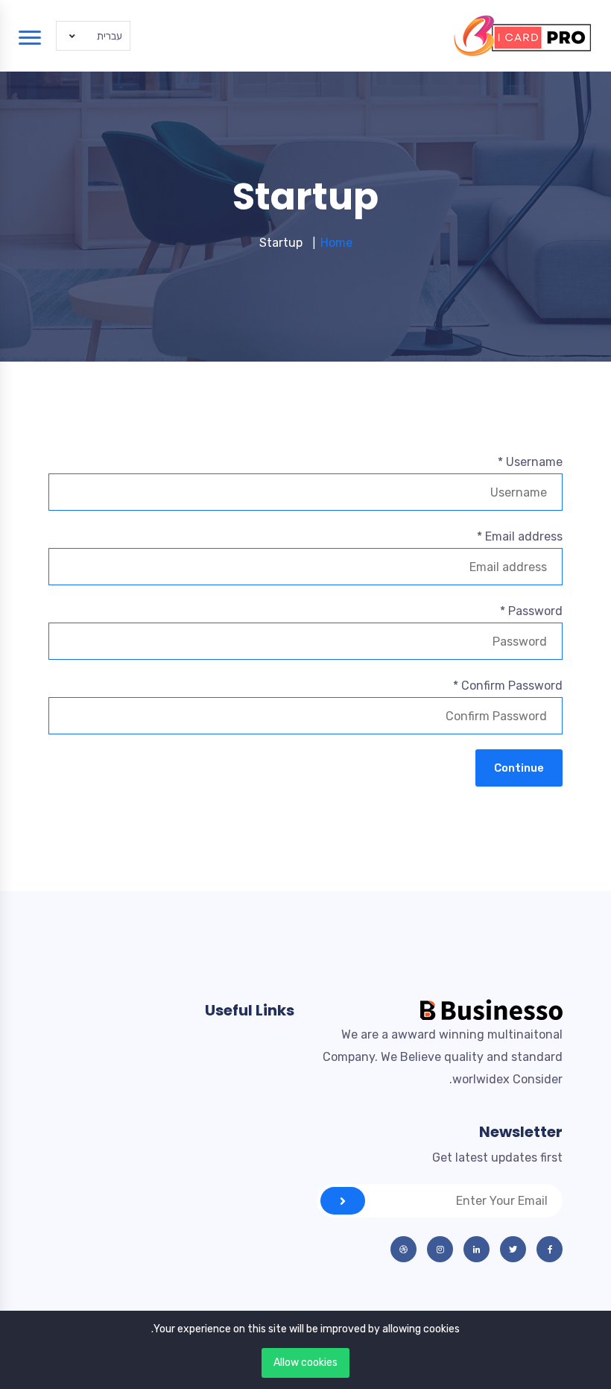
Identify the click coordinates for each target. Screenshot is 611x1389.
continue (519, 768)
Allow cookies (305, 1362)
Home (336, 243)
